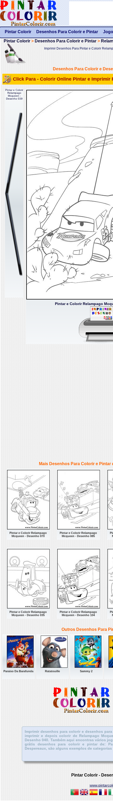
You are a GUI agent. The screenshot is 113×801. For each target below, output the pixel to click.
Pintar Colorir (34, 13)
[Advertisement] (56, 403)
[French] (103, 793)
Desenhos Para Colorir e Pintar (65, 41)
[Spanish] (93, 793)
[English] (84, 793)
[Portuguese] (74, 793)
